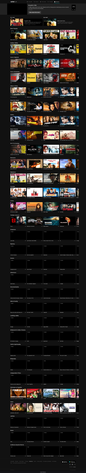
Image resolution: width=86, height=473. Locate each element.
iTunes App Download (65, 462)
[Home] (13, 1)
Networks (57, 1)
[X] (75, 464)
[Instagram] (70, 464)
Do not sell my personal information (19, 462)
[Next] (75, 34)
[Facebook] (72, 464)
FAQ (11, 462)
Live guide (30, 1)
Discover (36, 1)
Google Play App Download (72, 462)
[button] (34, 12)
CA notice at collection (47, 461)
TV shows (51, 1)
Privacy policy (39, 461)
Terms (35, 461)
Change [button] (74, 466)
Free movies (44, 1)
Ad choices (54, 461)
